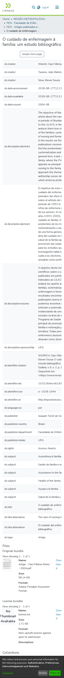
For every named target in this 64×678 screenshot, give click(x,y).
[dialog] (32, 667)
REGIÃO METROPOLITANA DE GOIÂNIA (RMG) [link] (30, 19)
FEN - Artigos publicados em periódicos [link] (23, 27)
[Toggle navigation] (57, 7)
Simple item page (32, 54)
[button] (8, 7)
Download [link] (58, 564)
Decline (43, 673)
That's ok (55, 673)
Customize (7, 673)
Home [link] (6, 19)
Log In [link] (45, 7)
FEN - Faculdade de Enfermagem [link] (23, 23)
